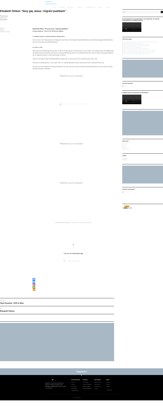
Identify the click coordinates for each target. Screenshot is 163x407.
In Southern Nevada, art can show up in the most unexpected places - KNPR (136, 44)
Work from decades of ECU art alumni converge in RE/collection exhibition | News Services (139, 52)
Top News (8, 31)
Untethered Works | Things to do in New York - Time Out (133, 43)
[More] (34, 289)
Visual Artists (125, 143)
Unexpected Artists (126, 149)
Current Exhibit (61, 7)
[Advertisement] (38, 342)
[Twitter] (34, 282)
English (108, 7)
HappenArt (49, 1)
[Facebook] (34, 279)
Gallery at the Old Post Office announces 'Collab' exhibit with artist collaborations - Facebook (139, 49)
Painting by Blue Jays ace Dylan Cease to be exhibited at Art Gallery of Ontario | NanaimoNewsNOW (140, 41)
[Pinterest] (114, 397)
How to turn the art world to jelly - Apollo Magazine (132, 47)
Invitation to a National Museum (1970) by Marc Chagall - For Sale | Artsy (136, 45)
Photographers (125, 147)
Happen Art (2, 28)
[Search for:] (141, 12)
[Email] (34, 287)
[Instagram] (34, 284)
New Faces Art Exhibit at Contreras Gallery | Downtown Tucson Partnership (136, 53)
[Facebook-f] (109, 397)
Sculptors (125, 145)
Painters (124, 146)
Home (54, 7)
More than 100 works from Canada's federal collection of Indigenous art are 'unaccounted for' (139, 51)
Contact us (100, 7)
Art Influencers (80, 7)
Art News (129, 39)
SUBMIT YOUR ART (91, 7)
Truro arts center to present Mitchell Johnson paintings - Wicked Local (135, 48)
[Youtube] (111, 397)
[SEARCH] (162, 12)
